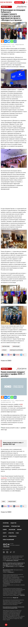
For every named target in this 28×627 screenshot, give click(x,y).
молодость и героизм (16, 350)
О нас (17, 533)
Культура (11, 533)
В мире (5, 529)
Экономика (6, 526)
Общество (13, 523)
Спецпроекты (12, 536)
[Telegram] (8, 41)
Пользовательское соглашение (10, 606)
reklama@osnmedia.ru (18, 569)
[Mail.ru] (15, 41)
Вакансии (16, 560)
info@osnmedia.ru (9, 560)
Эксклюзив (12, 529)
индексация (12, 501)
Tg (23, 354)
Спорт (4, 533)
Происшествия (15, 526)
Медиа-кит (15, 597)
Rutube (17, 354)
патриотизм (6, 346)
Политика (6, 523)
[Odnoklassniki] (2, 41)
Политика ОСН (21, 606)
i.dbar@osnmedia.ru (10, 566)
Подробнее (22, 595)
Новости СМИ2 (6, 360)
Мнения (19, 529)
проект (5, 350)
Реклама (5, 193)
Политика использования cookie (10, 608)
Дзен (5, 354)
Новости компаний (8, 539)
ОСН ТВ (5, 536)
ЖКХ (4, 501)
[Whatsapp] (11, 41)
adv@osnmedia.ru (6, 571)
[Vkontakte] (5, 41)
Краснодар (16, 346)
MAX (11, 354)
